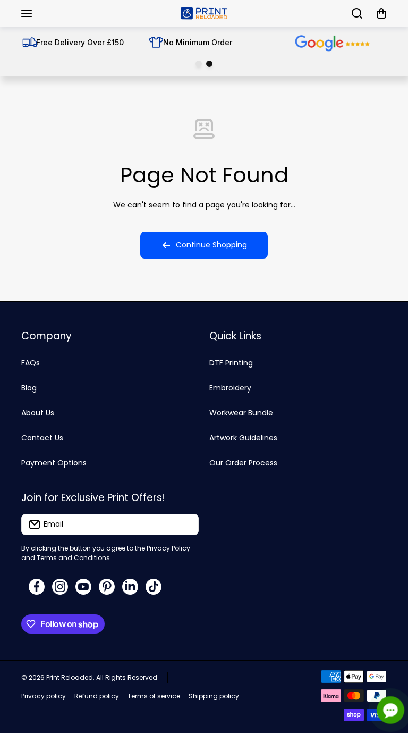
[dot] (199, 64)
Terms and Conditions (73, 557)
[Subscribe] (185, 524)
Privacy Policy (168, 548)
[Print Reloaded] (204, 13)
